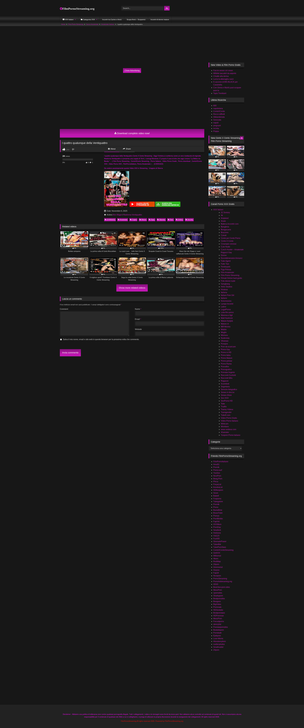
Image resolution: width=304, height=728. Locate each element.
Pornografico (226, 369)
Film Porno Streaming (230, 275)
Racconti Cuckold (228, 375)
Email (138, 319)
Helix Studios (226, 287)
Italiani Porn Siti (227, 295)
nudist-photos (219, 644)
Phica (215, 481)
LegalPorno (226, 310)
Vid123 (216, 536)
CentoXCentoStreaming (223, 550)
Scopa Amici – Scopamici (136, 19)
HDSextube (218, 610)
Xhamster (225, 432)
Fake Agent (225, 261)
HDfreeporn (218, 490)
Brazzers (224, 232)
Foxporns (217, 499)
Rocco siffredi (219, 114)
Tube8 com (225, 415)
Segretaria (225, 387)
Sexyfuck (217, 530)
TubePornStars (219, 547)
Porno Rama (226, 364)
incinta (216, 128)
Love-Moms (218, 638)
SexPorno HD (227, 401)
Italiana (224, 292)
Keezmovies (226, 301)
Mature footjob (227, 321)
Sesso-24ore (226, 395)
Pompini (224, 344)
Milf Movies (225, 327)
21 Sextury (225, 212)
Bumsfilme (217, 510)
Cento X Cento (227, 241)
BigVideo (217, 604)
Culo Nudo (225, 247)
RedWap (217, 561)
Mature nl (225, 324)
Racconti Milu (226, 378)
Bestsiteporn (218, 630)
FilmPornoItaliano (220, 462)
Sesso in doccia (227, 392)
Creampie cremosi (228, 244)
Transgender (226, 412)
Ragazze (224, 381)
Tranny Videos (227, 409)
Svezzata (217, 120)
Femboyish (225, 267)
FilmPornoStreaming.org (78, 8)
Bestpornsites (219, 599)
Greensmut (218, 567)
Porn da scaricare (228, 347)
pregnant (217, 126)
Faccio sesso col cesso (223, 70)
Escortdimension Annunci (231, 258)
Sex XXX (225, 398)
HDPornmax (218, 616)
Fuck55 (216, 539)
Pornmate (217, 607)
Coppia (134, 220)
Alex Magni (117, 215)
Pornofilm (225, 367)
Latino (223, 307)
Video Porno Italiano (229, 421)
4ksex (215, 559)
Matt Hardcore (227, 318)
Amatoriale (123, 220)
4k (222, 215)
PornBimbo (218, 519)
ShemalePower (219, 541)
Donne (224, 255)
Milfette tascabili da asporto (224, 73)
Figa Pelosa (226, 270)
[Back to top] (296, 721)
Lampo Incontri (227, 304)
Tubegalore (218, 501)
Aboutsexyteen (219, 641)
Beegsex (217, 601)
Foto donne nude (228, 281)
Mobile (224, 329)
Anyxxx (216, 570)
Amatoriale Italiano (107, 24)
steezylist (217, 624)
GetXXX (216, 553)
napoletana (218, 108)
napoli (215, 123)
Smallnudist (218, 647)
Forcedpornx (218, 621)
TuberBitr (217, 544)
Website (138, 329)
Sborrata (162, 220)
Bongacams (226, 230)
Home (63, 24)
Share (128, 149)
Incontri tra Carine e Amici (112, 19)
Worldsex (225, 427)
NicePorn (217, 476)
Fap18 (216, 573)
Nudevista (225, 338)
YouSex (216, 473)
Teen (171, 220)
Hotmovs (217, 533)
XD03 (215, 584)
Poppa (216, 131)
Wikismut (217, 556)
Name (138, 309)
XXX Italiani (218, 210)
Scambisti (225, 384)
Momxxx (224, 335)
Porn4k (216, 467)
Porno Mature (226, 358)
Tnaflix (224, 407)
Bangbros (225, 227)
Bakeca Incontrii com (229, 224)
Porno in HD (226, 352)
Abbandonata (219, 117)
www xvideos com (228, 429)
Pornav (216, 516)
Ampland (224, 218)
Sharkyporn (218, 596)
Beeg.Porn (217, 479)
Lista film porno (227, 312)
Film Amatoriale (227, 272)
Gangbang (225, 284)
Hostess (224, 290)
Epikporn (217, 636)
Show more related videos (132, 288)
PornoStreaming (220, 579)
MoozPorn (217, 590)
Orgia (152, 220)
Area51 (216, 464)
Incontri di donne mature (160, 19)
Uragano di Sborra (156, 168)
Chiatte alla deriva (221, 76)
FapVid (216, 521)
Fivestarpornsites (220, 627)
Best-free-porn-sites (221, 587)
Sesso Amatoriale (92, 24)
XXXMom (217, 524)
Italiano (224, 298)
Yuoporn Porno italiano (230, 435)
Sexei (215, 493)
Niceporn (217, 576)
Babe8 (216, 496)
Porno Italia (225, 355)
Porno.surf (217, 470)
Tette (223, 404)
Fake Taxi (225, 264)
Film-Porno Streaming (75, 24)
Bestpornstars (219, 613)
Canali (223, 235)
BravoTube (218, 513)
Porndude (217, 633)
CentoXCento (219, 111)
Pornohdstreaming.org (222, 581)
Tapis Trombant (219, 93)
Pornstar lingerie (228, 372)
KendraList (217, 487)
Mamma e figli (227, 315)
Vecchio (190, 220)
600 (214, 106)
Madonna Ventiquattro (132, 215)
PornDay (217, 527)
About (112, 149)
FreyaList (217, 484)
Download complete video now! (133, 133)
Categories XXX (89, 19)
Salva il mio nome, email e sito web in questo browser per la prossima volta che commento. (101, 339)
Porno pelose (226, 361)
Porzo (215, 507)
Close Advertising (132, 70)
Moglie (224, 332)
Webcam (224, 424)
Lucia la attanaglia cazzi (223, 79)
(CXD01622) (111, 220)
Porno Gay (225, 349)
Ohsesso (224, 341)
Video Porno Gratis (229, 418)
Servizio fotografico (229, 389)
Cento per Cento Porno (230, 238)
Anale (223, 221)
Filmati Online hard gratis (231, 278)
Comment (64, 309)
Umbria (180, 220)
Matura (143, 220)
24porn (216, 564)
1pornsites (217, 593)
